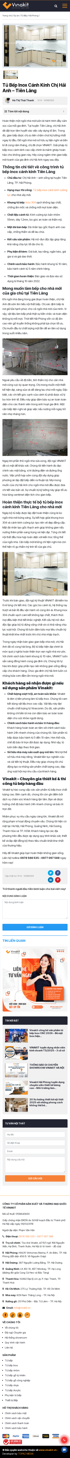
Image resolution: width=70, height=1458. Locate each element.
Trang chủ (7, 15)
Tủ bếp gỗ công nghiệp (17, 1380)
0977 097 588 (45, 1236)
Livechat (64, 1450)
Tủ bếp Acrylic (13, 1390)
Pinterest (57, 880)
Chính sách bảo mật (16, 1413)
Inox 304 (30, 202)
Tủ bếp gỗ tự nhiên (15, 1375)
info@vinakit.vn (22, 1307)
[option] (35, 46)
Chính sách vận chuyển (17, 1418)
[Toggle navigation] (63, 6)
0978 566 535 (27, 1236)
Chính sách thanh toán (17, 1423)
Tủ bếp (9, 1360)
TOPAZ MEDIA (26, 1453)
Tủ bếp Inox (11, 1365)
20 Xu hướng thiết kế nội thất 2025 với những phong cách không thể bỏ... (46, 1102)
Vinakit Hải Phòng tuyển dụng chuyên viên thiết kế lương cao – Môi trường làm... (46, 1085)
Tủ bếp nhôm (12, 1370)
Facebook (57, 873)
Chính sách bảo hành (16, 1428)
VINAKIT (16, 6)
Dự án (16, 15)
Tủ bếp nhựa (12, 1385)
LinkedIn (50, 880)
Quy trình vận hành (15, 1342)
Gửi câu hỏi (35, 1178)
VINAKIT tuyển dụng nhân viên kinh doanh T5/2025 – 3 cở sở (47, 1049)
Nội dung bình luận (14, 896)
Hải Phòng (33, 15)
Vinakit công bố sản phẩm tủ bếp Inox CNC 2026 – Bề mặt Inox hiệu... (46, 1033)
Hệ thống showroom (16, 1337)
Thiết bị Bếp (11, 1400)
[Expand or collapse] (64, 111)
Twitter (50, 873)
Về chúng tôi (11, 1327)
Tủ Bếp (24, 15)
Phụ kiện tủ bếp (13, 1395)
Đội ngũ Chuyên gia (15, 1332)
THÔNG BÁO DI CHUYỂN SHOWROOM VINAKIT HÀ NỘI (46, 1066)
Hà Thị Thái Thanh (23, 100)
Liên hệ (9, 1347)
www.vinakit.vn (48, 1449)
